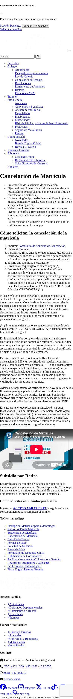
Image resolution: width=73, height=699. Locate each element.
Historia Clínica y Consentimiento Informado (41, 123)
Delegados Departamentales (31, 73)
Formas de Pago (17, 542)
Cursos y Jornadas (18, 150)
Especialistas (22, 113)
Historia (19, 89)
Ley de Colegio (24, 76)
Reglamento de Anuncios (30, 86)
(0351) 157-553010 (14, 672)
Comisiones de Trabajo (28, 79)
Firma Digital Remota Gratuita (25, 569)
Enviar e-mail (12, 679)
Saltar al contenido (11, 29)
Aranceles (21, 103)
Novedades (21, 140)
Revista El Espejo (25, 146)
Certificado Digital (18, 539)
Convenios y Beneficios (29, 106)
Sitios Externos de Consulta (31, 163)
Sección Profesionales (35, 25)
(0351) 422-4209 (14, 666)
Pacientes (13, 63)
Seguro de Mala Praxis (28, 130)
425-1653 (31, 666)
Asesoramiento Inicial (28, 109)
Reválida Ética (16, 549)
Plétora (19, 133)
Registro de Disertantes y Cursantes (28, 562)
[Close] (1, 13)
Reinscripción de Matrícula (23, 529)
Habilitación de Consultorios (24, 556)
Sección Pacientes (10, 25)
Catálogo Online (24, 156)
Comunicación (16, 136)
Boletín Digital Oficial (28, 143)
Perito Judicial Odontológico (24, 566)
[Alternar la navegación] (69, 50)
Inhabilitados (22, 116)
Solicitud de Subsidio (20, 546)
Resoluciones (23, 83)
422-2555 (45, 666)
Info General (14, 99)
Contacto (12, 166)
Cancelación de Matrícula (22, 536)
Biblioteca (13, 153)
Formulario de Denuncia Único (25, 552)
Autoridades (22, 69)
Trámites (12, 96)
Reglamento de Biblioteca (30, 160)
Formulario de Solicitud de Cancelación (42, 245)
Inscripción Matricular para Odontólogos (31, 526)
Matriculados (22, 120)
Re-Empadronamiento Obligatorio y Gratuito (33, 559)
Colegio (12, 66)
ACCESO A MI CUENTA (30, 508)
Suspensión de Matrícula (21, 532)
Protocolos (21, 126)
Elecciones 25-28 (25, 93)
